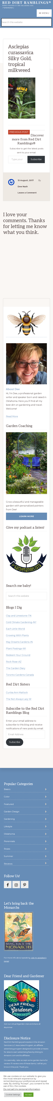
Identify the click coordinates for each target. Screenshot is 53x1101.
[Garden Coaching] (26, 463)
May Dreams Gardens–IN (19, 642)
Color (7, 796)
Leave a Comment (27, 192)
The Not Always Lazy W (18, 699)
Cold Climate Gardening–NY (21, 622)
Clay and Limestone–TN (18, 615)
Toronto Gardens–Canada (20, 675)
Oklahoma (9, 834)
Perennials (9, 841)
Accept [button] (28, 1094)
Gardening (9, 819)
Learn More (26, 516)
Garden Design (11, 811)
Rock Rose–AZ (13, 661)
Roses (7, 848)
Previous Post (19, 132)
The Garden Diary (15, 668)
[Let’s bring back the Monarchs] (18, 950)
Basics (7, 789)
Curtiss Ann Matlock (17, 692)
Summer (8, 856)
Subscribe (36, 159)
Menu (45, 13)
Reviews (8, 863)
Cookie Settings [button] (13, 1094)
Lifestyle (8, 826)
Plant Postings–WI (16, 648)
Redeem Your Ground (18, 655)
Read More (12, 416)
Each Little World (15, 629)
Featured (9, 804)
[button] (45, 18)
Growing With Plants (17, 635)
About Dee (13, 389)
